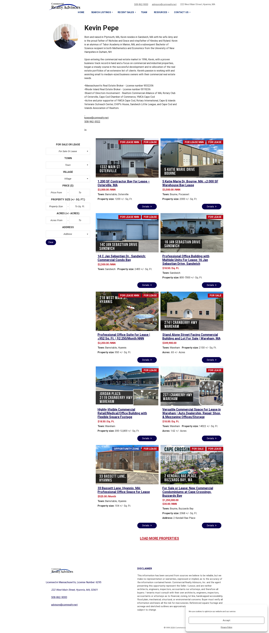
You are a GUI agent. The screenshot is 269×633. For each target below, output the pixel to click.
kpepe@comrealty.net (96, 117)
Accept (226, 620)
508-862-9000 (141, 4)
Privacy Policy (226, 627)
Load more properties (159, 538)
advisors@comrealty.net (164, 4)
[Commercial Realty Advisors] (130, 5)
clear (51, 242)
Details (146, 206)
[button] (68, 151)
